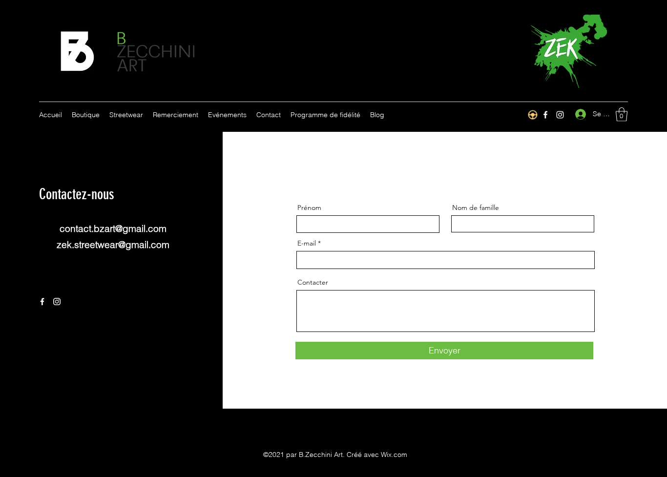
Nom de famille (475, 207)
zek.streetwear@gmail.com (113, 244)
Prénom (309, 207)
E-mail (306, 243)
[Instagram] (560, 115)
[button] (621, 114)
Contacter (312, 282)
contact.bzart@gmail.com (113, 228)
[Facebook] (42, 301)
